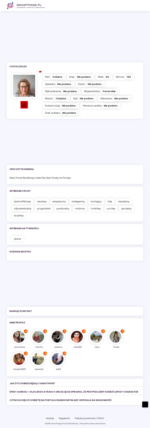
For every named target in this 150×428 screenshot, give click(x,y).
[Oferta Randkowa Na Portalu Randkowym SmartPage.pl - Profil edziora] (57, 336)
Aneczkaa (19, 347)
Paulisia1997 (19, 369)
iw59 (58, 369)
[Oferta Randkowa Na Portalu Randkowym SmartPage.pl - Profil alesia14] (38, 359)
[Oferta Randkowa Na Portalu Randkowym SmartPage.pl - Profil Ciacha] (38, 336)
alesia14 (39, 369)
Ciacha (39, 347)
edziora (58, 347)
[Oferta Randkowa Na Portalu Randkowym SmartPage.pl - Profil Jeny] (96, 336)
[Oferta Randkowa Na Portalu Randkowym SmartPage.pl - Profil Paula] (115, 336)
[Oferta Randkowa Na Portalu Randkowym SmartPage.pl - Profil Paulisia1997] (19, 359)
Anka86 (78, 347)
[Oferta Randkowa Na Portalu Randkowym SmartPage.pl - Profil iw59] (57, 359)
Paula (116, 347)
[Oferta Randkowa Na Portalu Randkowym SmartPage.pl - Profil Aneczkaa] (19, 336)
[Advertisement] (75, 38)
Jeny (96, 347)
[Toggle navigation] (140, 5)
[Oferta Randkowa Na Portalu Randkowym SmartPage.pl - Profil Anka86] (77, 336)
